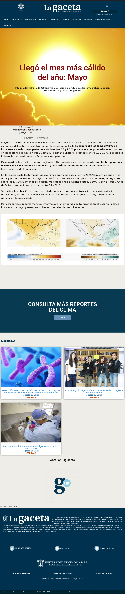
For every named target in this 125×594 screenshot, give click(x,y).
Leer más (31, 397)
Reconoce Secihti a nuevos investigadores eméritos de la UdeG (31, 447)
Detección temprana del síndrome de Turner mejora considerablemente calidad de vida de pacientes (31, 391)
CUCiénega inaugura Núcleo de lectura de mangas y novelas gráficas (94, 391)
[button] (105, 11)
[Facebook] (101, 6)
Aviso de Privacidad (62, 573)
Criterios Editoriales (21, 573)
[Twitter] (107, 6)
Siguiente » (70, 460)
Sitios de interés (104, 573)
